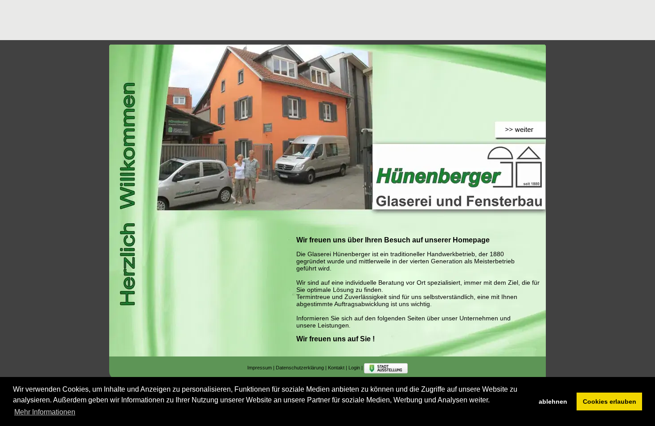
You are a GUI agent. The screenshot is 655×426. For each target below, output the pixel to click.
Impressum (259, 367)
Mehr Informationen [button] (44, 412)
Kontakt (336, 367)
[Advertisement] (271, 20)
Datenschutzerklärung (300, 367)
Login (354, 367)
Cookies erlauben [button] (609, 401)
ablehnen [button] (553, 401)
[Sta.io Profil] (386, 367)
